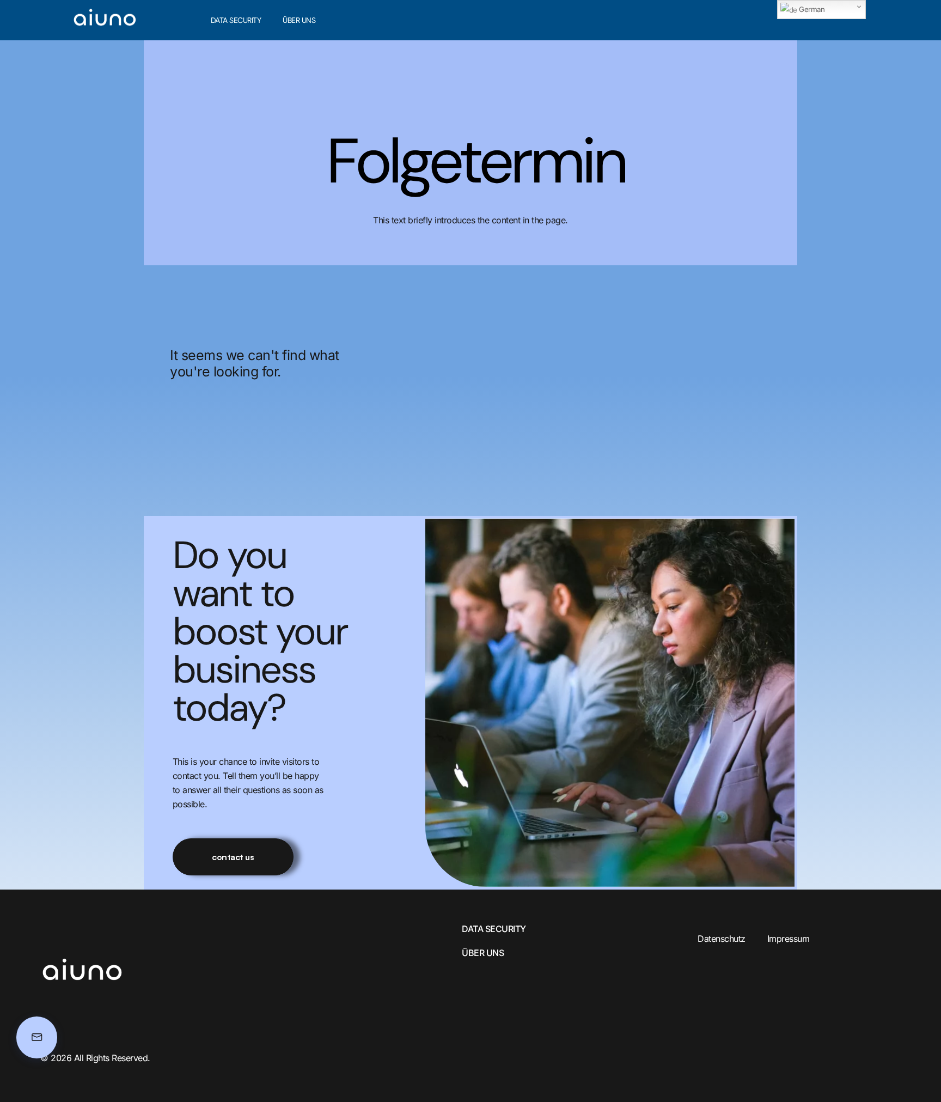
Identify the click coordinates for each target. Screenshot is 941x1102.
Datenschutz (722, 938)
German (811, 9)
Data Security (236, 20)
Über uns (299, 20)
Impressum (788, 938)
